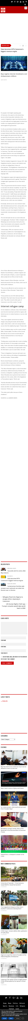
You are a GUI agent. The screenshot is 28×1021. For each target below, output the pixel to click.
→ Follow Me (4, 701)
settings (17, 1015)
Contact (11, 1009)
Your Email (3, 646)
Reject (11, 1018)
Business (10, 576)
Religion (22, 1006)
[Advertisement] (14, 28)
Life (17, 1006)
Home (5, 1003)
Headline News (11, 583)
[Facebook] (15, 1)
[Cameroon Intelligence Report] (3, 11)
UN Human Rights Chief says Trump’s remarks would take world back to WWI (14, 606)
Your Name (3, 640)
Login (17, 1009)
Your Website (4, 653)
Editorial (22, 1003)
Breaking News (11, 568)
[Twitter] (12, 1)
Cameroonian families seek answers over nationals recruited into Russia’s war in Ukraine (12, 588)
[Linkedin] (23, 1)
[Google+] (18, 1)
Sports (5, 1006)
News (9, 1003)
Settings (18, 1018)
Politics (15, 1003)
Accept (4, 1018)
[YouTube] (20, 1)
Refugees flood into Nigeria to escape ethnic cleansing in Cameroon (12, 599)
